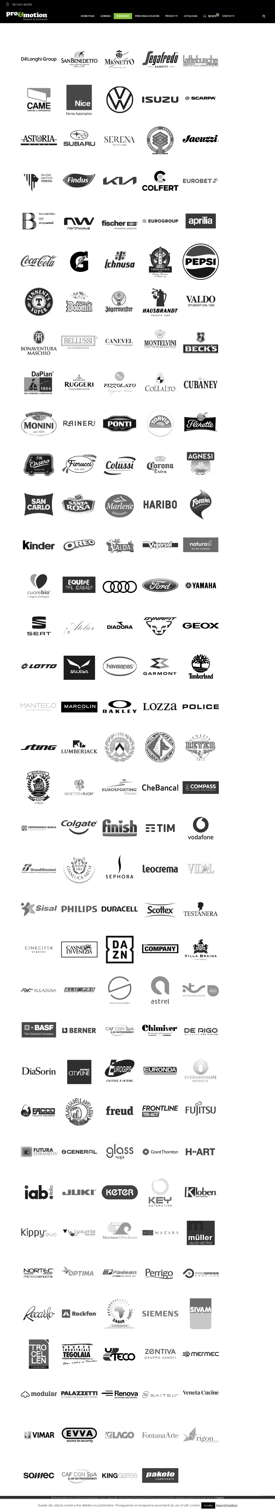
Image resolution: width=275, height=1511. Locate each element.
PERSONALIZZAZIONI (147, 16)
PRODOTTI (171, 16)
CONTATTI (228, 16)
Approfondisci (227, 1505)
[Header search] (263, 16)
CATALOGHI (190, 16)
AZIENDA (105, 16)
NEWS (212, 16)
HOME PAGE (87, 16)
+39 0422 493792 (21, 4)
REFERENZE (123, 16)
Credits (220, 1497)
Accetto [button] (208, 1505)
